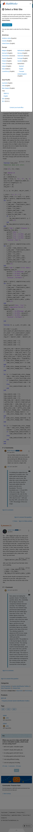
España (4, 58)
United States (6, 43)
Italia (3, 69)
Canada (4, 41)
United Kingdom (22, 74)
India (3, 85)
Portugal (20, 58)
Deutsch (21, 66)
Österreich (20, 55)
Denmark (4, 53)
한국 (3, 101)
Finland (4, 61)
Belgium (4, 50)
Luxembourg (5, 71)
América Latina (6, 38)
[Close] (30, 3)
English (21, 69)
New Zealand (5, 88)
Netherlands (21, 50)
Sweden (20, 61)
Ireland (4, 66)
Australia (4, 83)
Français (21, 71)
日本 (3, 98)
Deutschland (5, 55)
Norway (20, 53)
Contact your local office (16, 107)
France (4, 63)
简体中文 (6, 93)
